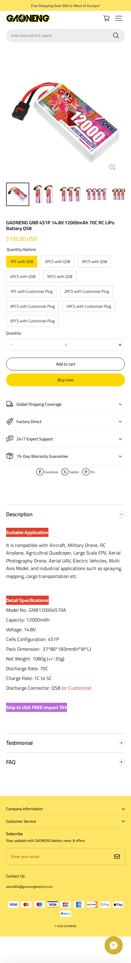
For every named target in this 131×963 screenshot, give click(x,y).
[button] (119, 18)
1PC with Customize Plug (31, 291)
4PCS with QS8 (22, 276)
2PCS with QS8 (57, 261)
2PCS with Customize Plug (86, 291)
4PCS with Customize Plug (88, 306)
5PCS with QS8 (59, 276)
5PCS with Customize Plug (32, 320)
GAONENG (70, 926)
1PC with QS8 (21, 261)
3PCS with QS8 (94, 261)
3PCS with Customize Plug (32, 306)
